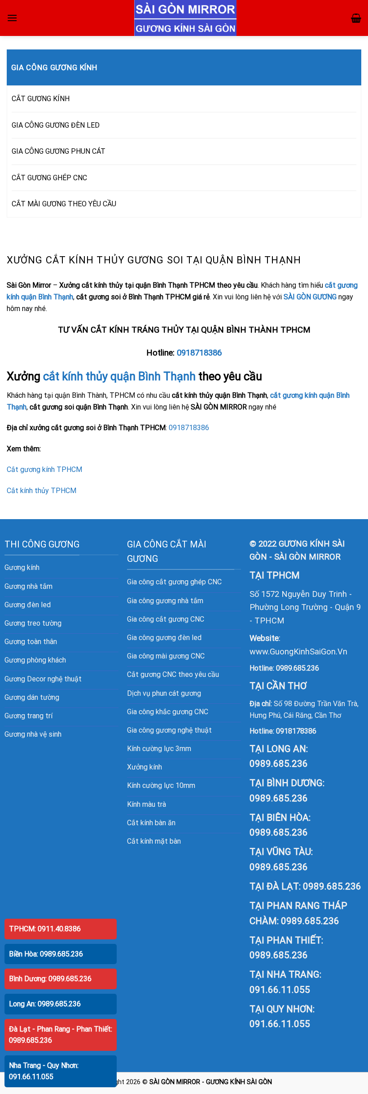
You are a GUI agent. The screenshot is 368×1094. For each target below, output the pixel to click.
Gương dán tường (31, 697)
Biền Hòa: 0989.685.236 (46, 954)
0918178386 (296, 731)
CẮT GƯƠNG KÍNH (41, 98)
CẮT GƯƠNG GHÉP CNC (49, 177)
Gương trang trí (28, 716)
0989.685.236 (297, 668)
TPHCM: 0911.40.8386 (45, 929)
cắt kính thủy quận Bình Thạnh (119, 376)
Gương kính (21, 567)
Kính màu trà (146, 804)
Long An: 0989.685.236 (45, 1004)
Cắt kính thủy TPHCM (41, 490)
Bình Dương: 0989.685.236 (50, 978)
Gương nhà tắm (28, 586)
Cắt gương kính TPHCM (44, 469)
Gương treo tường (32, 623)
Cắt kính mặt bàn (154, 841)
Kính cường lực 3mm (159, 748)
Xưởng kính (144, 767)
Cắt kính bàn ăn (151, 822)
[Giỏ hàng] (356, 18)
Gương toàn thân (30, 641)
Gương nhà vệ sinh (32, 734)
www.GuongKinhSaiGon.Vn (298, 651)
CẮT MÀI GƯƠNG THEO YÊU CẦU (64, 204)
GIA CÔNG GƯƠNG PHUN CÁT (58, 151)
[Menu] (12, 18)
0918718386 (199, 353)
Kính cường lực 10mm (161, 785)
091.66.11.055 (280, 989)
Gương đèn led (27, 604)
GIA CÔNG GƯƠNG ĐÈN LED (56, 125)
